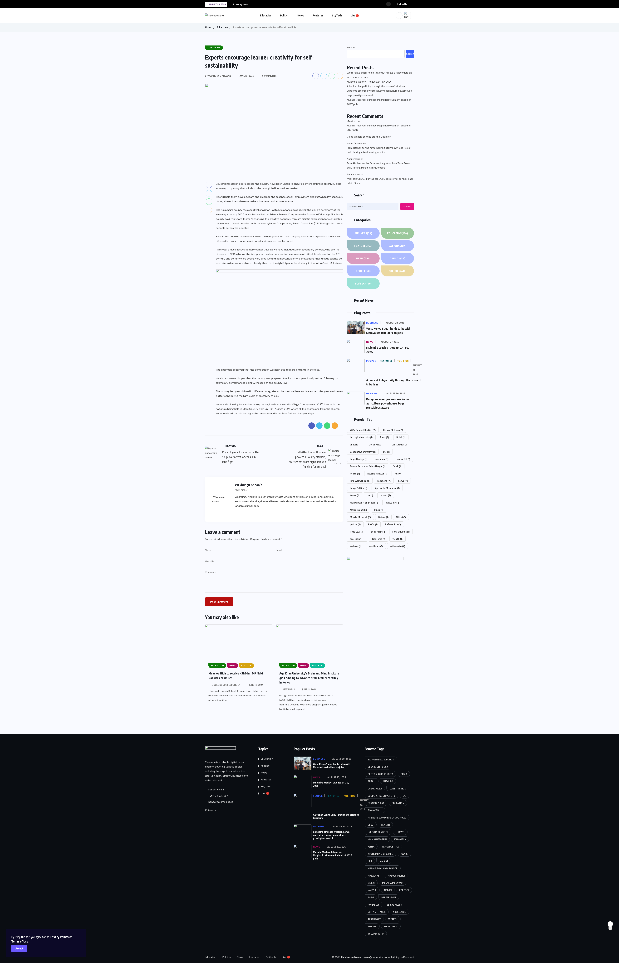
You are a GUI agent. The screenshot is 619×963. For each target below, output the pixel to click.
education (381, 459)
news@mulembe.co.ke (220, 801)
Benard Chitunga (393, 430)
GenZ (397, 466)
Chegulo (355, 444)
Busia (384, 437)
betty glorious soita (361, 437)
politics (355, 524)
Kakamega (384, 480)
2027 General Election (363, 430)
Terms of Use (19, 941)
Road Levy (356, 531)
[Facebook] (237, 513)
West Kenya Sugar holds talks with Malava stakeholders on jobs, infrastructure (379, 75)
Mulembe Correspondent (226, 685)
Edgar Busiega (358, 459)
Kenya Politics (358, 488)
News (300, 15)
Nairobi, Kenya (216, 789)
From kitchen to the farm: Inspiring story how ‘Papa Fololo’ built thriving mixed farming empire (379, 150)
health (355, 473)
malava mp (392, 502)
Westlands (376, 546)
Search (351, 47)
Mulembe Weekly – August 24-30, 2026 (369, 81)
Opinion (397, 258)
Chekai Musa (376, 444)
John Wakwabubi (359, 480)
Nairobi (383, 517)
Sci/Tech (337, 15)
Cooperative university (363, 451)
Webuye (355, 546)
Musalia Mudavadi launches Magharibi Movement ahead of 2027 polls (379, 102)
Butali (400, 437)
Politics (284, 15)
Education (265, 15)
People (363, 270)
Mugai (378, 509)
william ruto (397, 546)
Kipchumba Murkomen (387, 488)
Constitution (399, 444)
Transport (378, 538)
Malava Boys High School (364, 502)
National (397, 245)
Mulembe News (351, 957)
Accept (19, 948)
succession (357, 538)
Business (363, 233)
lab (370, 495)
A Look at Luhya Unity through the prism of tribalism (376, 86)
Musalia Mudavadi (360, 517)
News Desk (288, 689)
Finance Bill (403, 459)
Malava (385, 495)
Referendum (393, 524)
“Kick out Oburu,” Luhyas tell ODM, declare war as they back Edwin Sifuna (380, 181)
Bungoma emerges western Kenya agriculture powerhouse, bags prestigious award (379, 93)
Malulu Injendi (358, 509)
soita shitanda (401, 531)
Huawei (400, 473)
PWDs (373, 524)
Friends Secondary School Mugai (367, 466)
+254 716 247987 (218, 795)
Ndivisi (401, 517)
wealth (398, 538)
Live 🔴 (354, 15)
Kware (354, 495)
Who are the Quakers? (378, 136)
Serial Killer (378, 531)
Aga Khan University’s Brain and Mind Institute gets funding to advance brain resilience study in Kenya (309, 677)
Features (318, 15)
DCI (386, 451)
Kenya (403, 480)
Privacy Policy (59, 937)
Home (208, 27)
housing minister (377, 473)
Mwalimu (351, 121)
